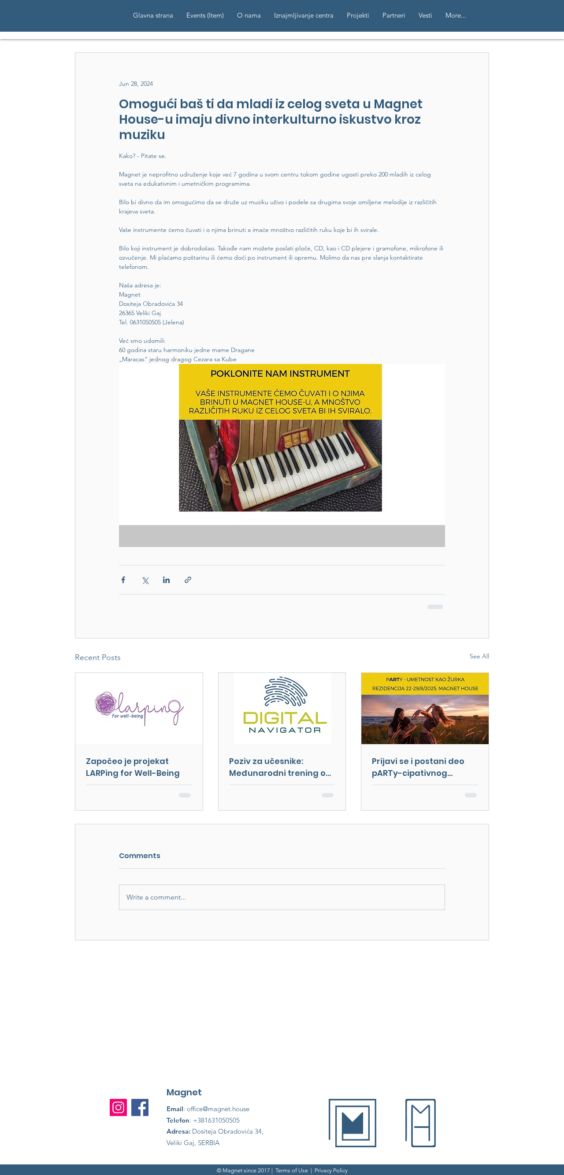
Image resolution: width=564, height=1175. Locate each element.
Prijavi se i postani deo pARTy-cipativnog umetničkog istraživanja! (424, 767)
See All (479, 656)
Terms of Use (291, 1170)
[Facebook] (139, 1107)
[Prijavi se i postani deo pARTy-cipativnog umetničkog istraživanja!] (425, 708)
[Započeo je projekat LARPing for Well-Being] (139, 708)
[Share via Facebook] (123, 580)
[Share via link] (188, 580)
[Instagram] (118, 1107)
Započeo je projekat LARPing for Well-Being (133, 767)
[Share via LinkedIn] (166, 580)
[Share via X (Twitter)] (145, 580)
